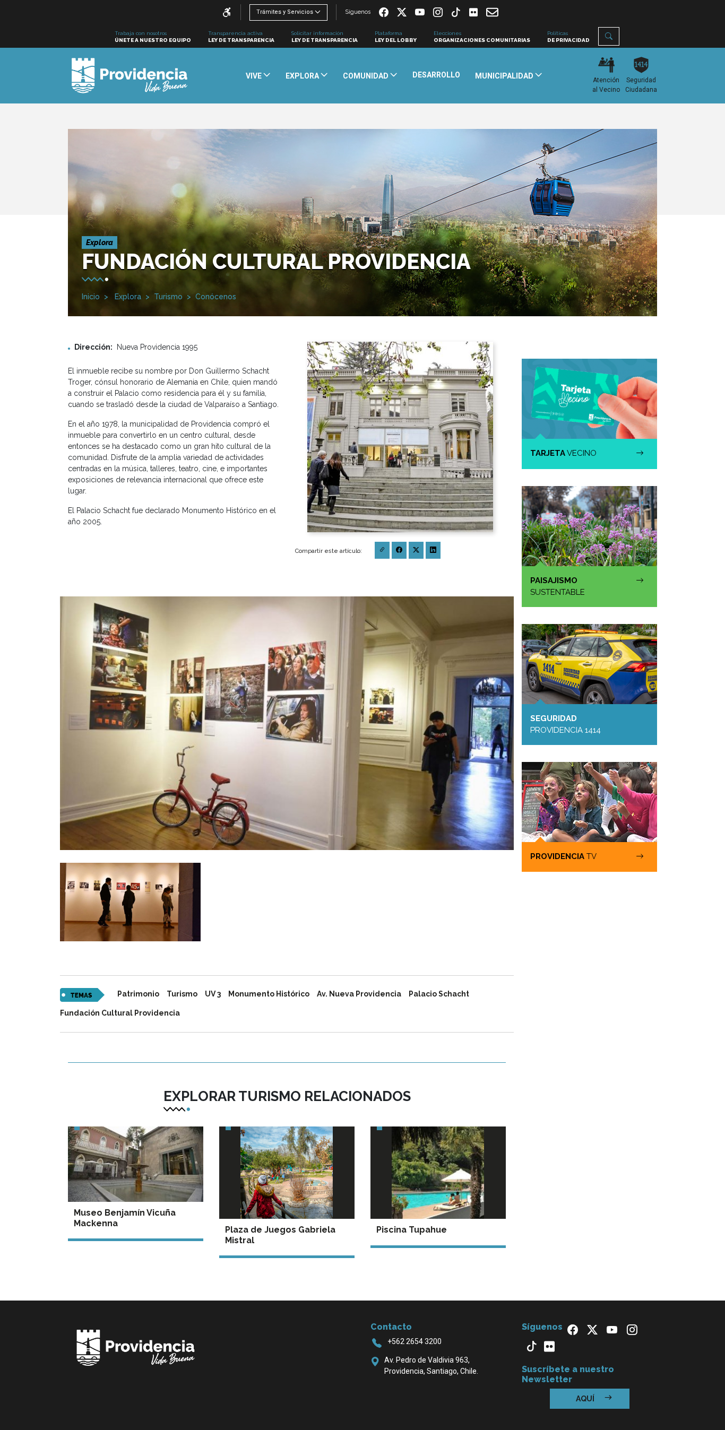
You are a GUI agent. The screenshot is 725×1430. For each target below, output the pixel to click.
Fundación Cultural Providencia (120, 1013)
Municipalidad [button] (505, 76)
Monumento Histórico (268, 994)
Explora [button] (303, 76)
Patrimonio (138, 994)
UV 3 (213, 994)
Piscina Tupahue (411, 1230)
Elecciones (482, 36)
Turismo (168, 296)
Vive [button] (254, 76)
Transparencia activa (241, 36)
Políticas (568, 36)
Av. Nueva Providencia (359, 994)
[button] (608, 36)
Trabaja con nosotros (153, 36)
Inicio (91, 296)
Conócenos (215, 296)
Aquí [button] (586, 1398)
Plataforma (396, 36)
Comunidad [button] (366, 76)
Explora (127, 296)
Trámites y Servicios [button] (284, 11)
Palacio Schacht (439, 994)
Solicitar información (324, 36)
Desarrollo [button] (436, 75)
